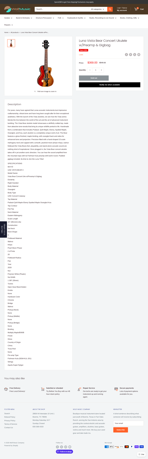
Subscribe (121, 430)
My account (122, 10)
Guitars (7, 18)
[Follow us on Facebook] (57, 446)
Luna (81, 55)
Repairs (7, 25)
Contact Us (8, 427)
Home (6, 32)
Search (7, 413)
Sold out (94, 78)
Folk (59, 18)
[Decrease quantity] (90, 70)
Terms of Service (10, 424)
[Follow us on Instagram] (65, 446)
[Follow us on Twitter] (61, 446)
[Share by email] (138, 54)
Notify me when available (109, 85)
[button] (3, 229)
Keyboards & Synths (75, 18)
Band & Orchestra (23, 18)
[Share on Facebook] (126, 54)
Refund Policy (9, 417)
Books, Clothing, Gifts (128, 18)
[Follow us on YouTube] (69, 446)
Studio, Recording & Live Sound (101, 18)
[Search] (110, 9)
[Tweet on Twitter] (134, 54)
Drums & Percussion (44, 18)
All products (15, 32)
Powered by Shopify (11, 445)
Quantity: (82, 70)
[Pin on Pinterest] (130, 54)
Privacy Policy (9, 420)
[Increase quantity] (101, 70)
